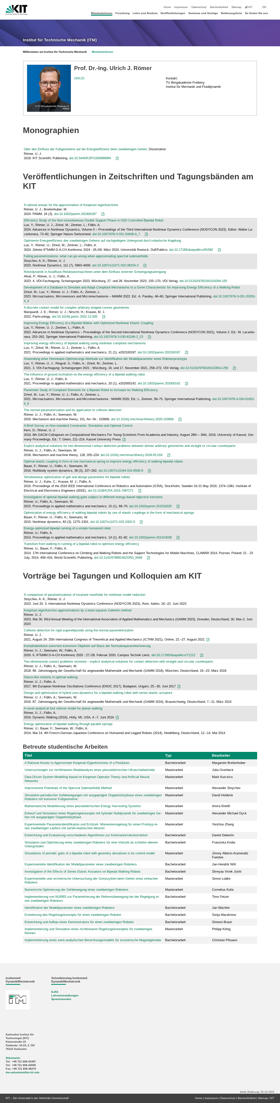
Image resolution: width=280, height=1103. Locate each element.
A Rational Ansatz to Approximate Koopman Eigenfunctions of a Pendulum (77, 763)
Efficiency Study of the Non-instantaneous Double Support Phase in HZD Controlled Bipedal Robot (93, 220)
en (264, 7)
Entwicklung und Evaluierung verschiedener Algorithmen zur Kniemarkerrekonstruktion (86, 835)
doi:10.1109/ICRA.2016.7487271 (110, 490)
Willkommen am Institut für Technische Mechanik (55, 51)
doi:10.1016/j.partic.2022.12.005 (74, 316)
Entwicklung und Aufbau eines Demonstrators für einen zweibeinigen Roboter (79, 922)
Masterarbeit (174, 770)
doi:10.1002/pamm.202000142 (159, 383)
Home (167, 7)
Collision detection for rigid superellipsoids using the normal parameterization (78, 630)
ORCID (79, 78)
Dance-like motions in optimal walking (51, 677)
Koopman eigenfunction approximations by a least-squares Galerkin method (77, 610)
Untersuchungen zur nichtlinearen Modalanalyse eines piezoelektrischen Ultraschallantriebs (90, 770)
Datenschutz (198, 7)
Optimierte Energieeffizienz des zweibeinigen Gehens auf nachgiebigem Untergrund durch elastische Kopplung (102, 240)
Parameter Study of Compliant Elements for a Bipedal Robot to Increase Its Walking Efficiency (91, 390)
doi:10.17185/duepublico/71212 (173, 655)
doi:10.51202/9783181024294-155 (203, 281)
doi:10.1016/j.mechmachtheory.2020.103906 (142, 419)
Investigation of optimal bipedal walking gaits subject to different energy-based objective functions (93, 497)
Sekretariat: (13, 1058)
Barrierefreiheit (219, 7)
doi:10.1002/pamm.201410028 (150, 537)
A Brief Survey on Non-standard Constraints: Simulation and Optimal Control (78, 425)
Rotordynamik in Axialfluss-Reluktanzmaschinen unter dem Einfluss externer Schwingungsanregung (95, 272)
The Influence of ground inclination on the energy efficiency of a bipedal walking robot (84, 374)
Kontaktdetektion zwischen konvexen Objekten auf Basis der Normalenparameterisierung (87, 646)
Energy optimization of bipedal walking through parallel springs (68, 724)
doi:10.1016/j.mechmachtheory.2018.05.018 (131, 455)
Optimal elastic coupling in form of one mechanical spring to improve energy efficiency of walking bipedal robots (103, 461)
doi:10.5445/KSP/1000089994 (90, 158)
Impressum (181, 7)
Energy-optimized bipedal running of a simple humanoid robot (67, 528)
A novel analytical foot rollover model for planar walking (63, 708)
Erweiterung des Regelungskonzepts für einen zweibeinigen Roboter (73, 915)
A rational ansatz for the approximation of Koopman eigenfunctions (71, 205)
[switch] (273, 7)
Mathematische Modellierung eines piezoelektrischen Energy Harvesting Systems (83, 806)
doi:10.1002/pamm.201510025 (150, 506)
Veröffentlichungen (172, 13)
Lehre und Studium (145, 13)
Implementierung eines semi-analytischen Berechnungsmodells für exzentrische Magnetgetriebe (93, 940)
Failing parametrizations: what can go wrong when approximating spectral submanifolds (86, 256)
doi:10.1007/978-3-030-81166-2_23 (118, 337)
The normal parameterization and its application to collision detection (72, 410)
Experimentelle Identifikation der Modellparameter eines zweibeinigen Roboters (81, 864)
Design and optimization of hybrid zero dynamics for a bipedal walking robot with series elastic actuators (98, 693)
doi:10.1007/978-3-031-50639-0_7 (116, 234)
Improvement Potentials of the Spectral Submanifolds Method (68, 788)
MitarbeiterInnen (101, 13)
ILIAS (54, 991)
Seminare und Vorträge (203, 13)
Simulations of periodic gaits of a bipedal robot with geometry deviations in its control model (90, 853)
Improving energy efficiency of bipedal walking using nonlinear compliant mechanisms (85, 343)
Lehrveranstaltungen (64, 995)
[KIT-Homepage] (16, 10)
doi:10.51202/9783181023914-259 (204, 368)
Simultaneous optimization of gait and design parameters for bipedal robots (77, 477)
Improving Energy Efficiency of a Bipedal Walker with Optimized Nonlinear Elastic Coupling (88, 323)
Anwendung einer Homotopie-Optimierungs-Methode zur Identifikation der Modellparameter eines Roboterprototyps (105, 359)
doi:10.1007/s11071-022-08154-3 (115, 265)
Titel (28, 755)
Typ (168, 755)
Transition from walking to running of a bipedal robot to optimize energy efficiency (81, 544)
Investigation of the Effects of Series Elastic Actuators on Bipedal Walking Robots (83, 871)
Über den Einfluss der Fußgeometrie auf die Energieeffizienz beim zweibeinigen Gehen (85, 149)
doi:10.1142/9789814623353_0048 (118, 557)
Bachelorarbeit (175, 763)
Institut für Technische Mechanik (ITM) (60, 40)
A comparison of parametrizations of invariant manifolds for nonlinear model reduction (84, 595)
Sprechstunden (61, 999)
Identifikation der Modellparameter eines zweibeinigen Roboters (70, 908)
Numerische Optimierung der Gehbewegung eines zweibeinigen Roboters (76, 889)
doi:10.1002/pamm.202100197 (159, 352)
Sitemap (236, 7)
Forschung (122, 13)
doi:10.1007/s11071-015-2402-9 (112, 522)
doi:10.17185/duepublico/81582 (191, 250)
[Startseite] (273, 13)
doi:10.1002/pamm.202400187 (75, 214)
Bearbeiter (221, 755)
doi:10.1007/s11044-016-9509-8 (120, 470)
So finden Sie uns (256, 13)
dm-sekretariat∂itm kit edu (22, 1072)
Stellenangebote (231, 13)
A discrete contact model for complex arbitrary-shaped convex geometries (76, 307)
